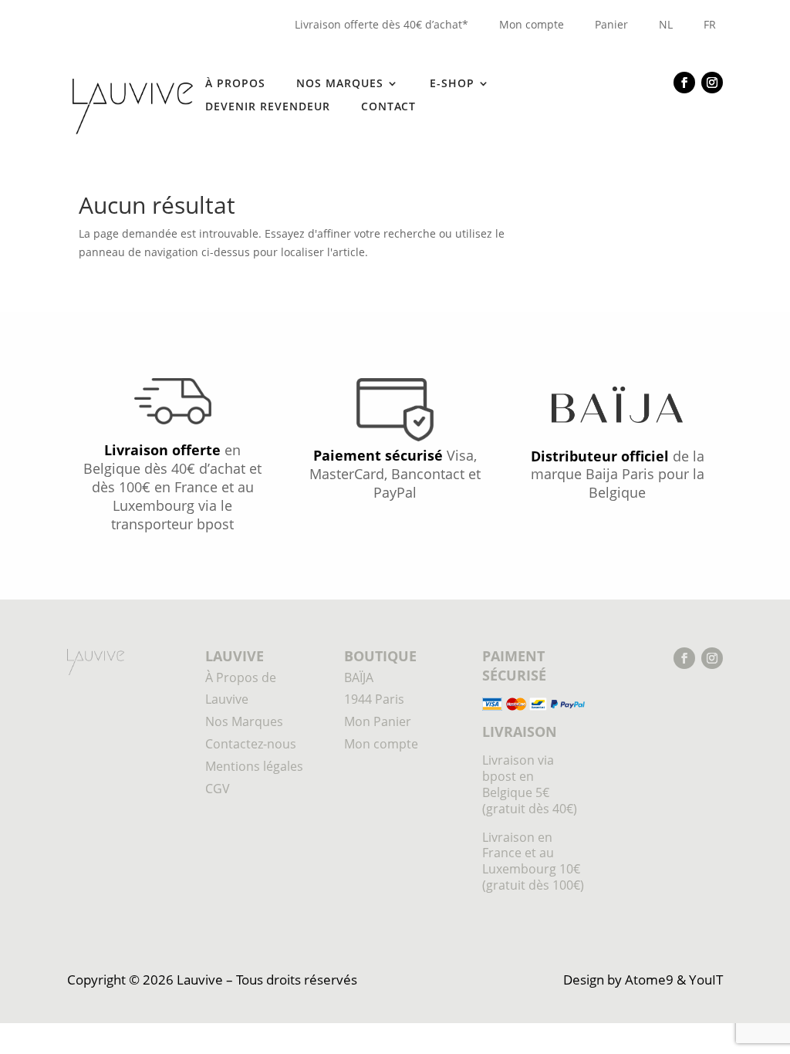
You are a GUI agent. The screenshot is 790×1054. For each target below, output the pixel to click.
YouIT (706, 979)
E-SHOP (452, 84)
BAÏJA (358, 677)
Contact (388, 107)
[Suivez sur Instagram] (712, 82)
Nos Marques (244, 721)
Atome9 (649, 979)
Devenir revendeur (267, 107)
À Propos (235, 84)
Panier (611, 24)
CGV (217, 788)
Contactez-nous (250, 743)
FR (710, 24)
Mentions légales (254, 766)
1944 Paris (374, 699)
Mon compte (531, 24)
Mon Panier (377, 721)
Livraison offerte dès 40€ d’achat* (381, 24)
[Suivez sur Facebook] (684, 82)
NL (666, 24)
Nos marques (339, 84)
